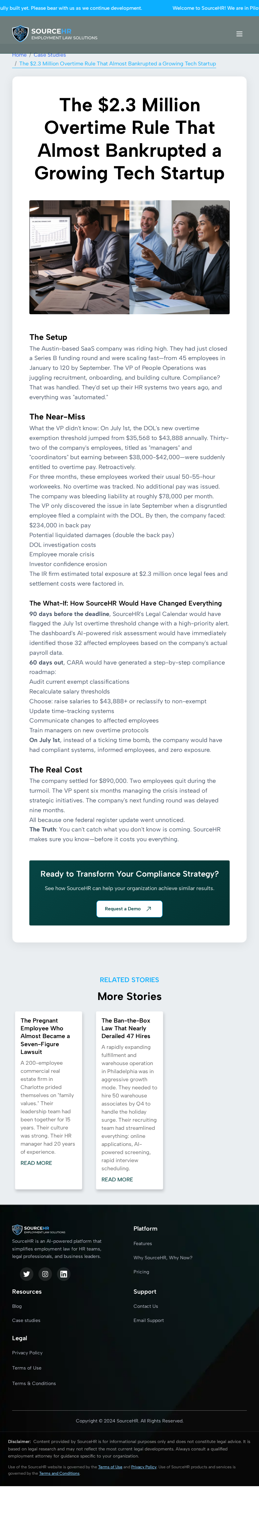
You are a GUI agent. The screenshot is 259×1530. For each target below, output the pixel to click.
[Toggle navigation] (239, 33)
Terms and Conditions (59, 1473)
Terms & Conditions (34, 1383)
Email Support (149, 1320)
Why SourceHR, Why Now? (163, 1258)
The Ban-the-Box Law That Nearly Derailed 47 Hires (126, 1028)
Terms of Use (26, 1368)
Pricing (141, 1272)
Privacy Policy (27, 1353)
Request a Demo (123, 909)
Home (19, 55)
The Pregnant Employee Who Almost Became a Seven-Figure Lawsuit (45, 1036)
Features (143, 1243)
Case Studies (50, 55)
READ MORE (36, 1163)
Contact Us (146, 1306)
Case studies (26, 1320)
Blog (17, 1306)
